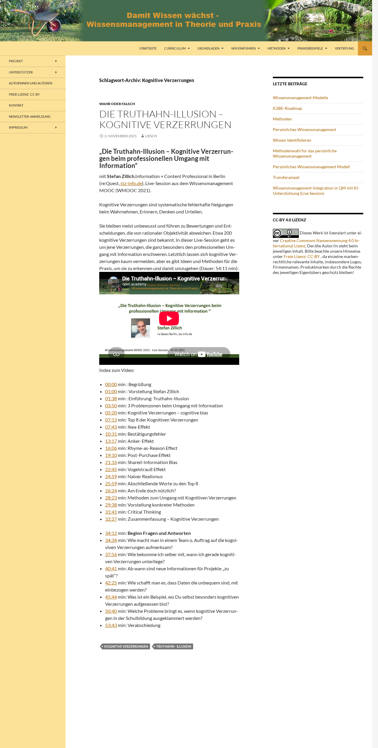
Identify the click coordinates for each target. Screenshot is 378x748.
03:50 (111, 405)
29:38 (111, 504)
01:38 (111, 398)
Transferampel (286, 177)
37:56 (111, 554)
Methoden (277, 48)
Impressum (18, 127)
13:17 (111, 441)
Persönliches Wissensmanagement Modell (311, 166)
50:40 (111, 611)
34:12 (111, 533)
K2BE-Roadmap (287, 108)
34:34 (111, 540)
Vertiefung (344, 48)
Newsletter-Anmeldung (29, 116)
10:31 (111, 434)
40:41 (111, 568)
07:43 (111, 426)
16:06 (111, 448)
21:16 (111, 462)
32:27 (111, 519)
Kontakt (16, 105)
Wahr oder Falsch (117, 104)
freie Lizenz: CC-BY (24, 94)
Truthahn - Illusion (173, 646)
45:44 (111, 597)
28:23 (111, 497)
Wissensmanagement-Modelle (300, 97)
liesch (151, 136)
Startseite (148, 48)
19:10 (111, 455)
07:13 (111, 419)
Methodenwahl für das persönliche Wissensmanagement (305, 153)
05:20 (111, 412)
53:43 (111, 625)
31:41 (111, 512)
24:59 (111, 476)
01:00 (111, 391)
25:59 (111, 483)
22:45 (111, 469)
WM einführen (243, 48)
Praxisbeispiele (310, 48)
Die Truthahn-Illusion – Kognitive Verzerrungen (165, 119)
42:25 (111, 582)
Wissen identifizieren (292, 140)
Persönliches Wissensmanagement (304, 129)
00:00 (111, 384)
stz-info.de (131, 183)
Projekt (16, 61)
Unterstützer (21, 72)
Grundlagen (208, 48)
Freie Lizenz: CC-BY (302, 256)
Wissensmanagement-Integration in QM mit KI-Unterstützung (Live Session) (316, 190)
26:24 (111, 490)
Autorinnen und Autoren (30, 83)
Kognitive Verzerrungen (126, 646)
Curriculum (175, 48)
